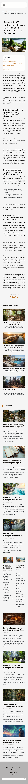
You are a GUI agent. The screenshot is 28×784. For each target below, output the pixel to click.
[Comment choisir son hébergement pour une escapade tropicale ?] (14, 488)
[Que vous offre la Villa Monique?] (14, 361)
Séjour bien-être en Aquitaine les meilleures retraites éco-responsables (13, 706)
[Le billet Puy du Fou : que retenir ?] (14, 382)
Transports (13, 772)
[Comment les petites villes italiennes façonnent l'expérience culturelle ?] (8, 560)
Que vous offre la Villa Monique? (14, 368)
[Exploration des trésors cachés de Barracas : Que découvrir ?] (14, 619)
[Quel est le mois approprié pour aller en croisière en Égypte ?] (14, 338)
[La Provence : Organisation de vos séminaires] (14, 315)
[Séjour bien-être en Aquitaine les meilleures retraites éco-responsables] (14, 695)
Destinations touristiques (12, 11)
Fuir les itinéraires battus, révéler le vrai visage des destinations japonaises (13, 427)
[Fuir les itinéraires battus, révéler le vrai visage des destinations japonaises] (14, 415)
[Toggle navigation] (4, 5)
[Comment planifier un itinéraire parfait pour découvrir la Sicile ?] (14, 451)
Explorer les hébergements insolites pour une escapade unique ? (13, 537)
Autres (13, 774)
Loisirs (13, 770)
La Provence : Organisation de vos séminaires (14, 323)
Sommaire (7, 57)
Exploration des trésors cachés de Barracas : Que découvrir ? (13, 630)
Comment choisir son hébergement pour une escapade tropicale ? (12, 500)
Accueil (2, 11)
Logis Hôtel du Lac (19, 119)
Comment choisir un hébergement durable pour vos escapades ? (14, 668)
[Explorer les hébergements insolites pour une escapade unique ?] (14, 524)
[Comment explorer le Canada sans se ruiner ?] (20, 559)
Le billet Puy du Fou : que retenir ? (14, 390)
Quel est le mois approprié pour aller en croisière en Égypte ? (14, 346)
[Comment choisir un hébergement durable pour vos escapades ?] (14, 656)
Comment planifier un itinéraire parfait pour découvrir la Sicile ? (12, 463)
